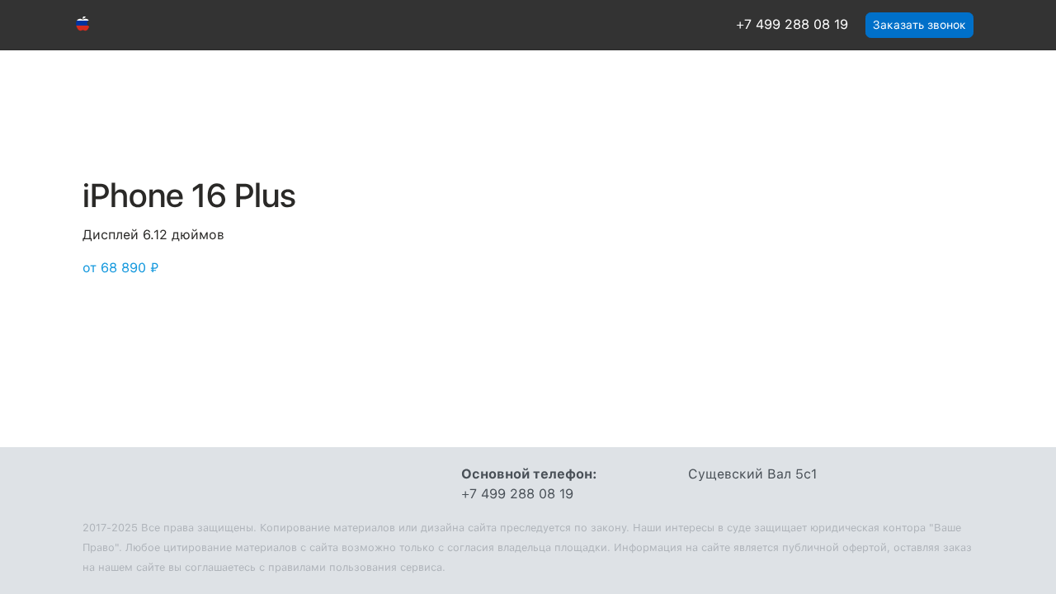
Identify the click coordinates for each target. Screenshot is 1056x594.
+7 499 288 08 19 (792, 24)
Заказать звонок (919, 24)
